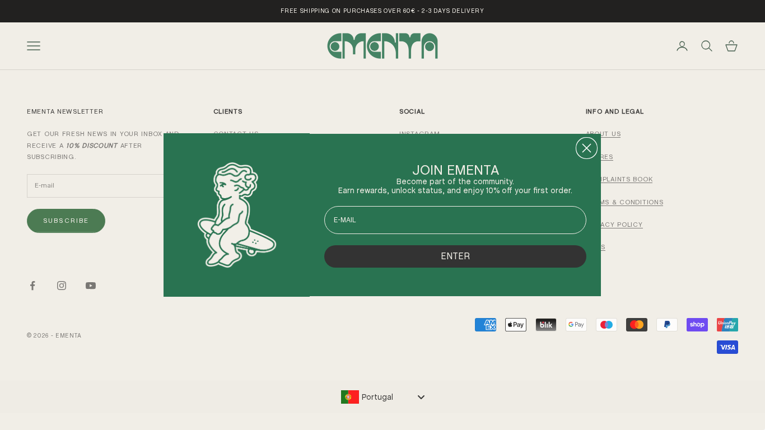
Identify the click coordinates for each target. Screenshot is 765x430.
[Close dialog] (586, 148)
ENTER (455, 256)
